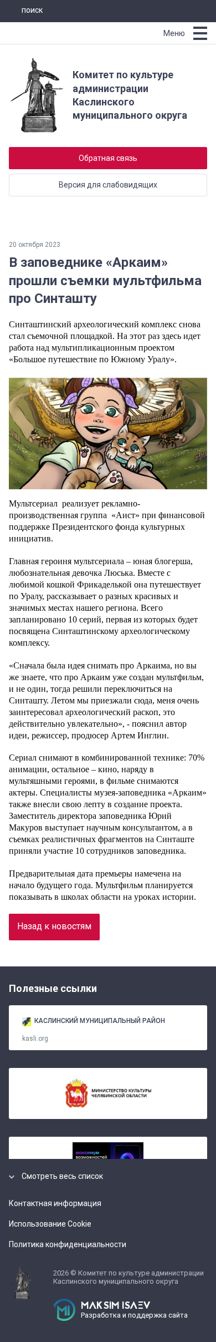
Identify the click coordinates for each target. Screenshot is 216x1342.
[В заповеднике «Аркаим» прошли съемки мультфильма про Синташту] (108, 433)
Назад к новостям (54, 926)
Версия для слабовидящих (108, 184)
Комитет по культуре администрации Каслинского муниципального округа (130, 95)
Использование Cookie (50, 1223)
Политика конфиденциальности (67, 1244)
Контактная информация (55, 1203)
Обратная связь (108, 158)
